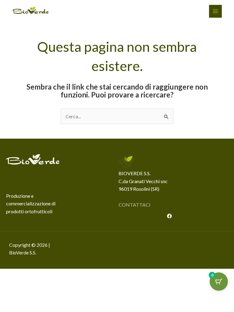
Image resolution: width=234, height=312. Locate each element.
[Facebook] (169, 216)
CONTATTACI (135, 204)
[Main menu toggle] (215, 11)
